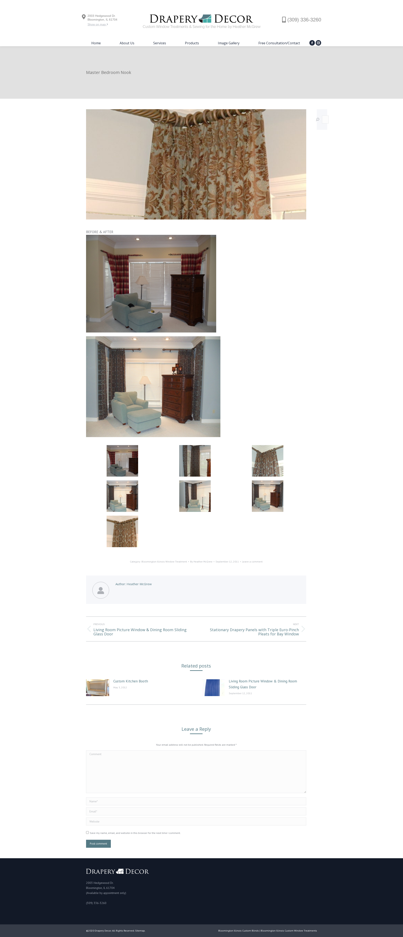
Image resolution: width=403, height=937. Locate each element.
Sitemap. (140, 930)
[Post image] (97, 687)
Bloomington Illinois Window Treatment (164, 561)
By (201, 561)
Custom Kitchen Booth (130, 681)
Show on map (97, 24)
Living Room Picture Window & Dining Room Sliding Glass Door (263, 684)
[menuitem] (96, 43)
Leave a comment (252, 561)
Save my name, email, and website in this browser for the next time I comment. (135, 832)
